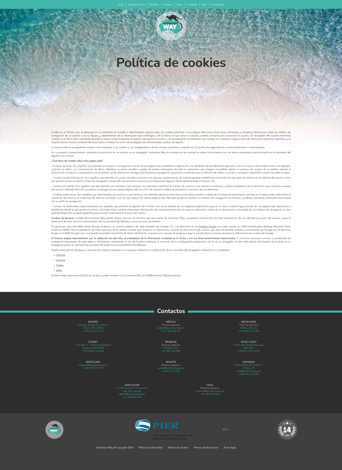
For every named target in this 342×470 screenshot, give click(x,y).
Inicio (120, 4)
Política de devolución (206, 447)
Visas (179, 4)
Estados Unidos (208, 226)
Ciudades (192, 4)
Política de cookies (178, 447)
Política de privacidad (150, 447)
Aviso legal (230, 447)
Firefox (60, 265)
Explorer (60, 260)
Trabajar (167, 4)
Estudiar (154, 4)
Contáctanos (218, 4)
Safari (59, 270)
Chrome (60, 255)
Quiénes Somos (136, 4)
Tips (204, 4)
